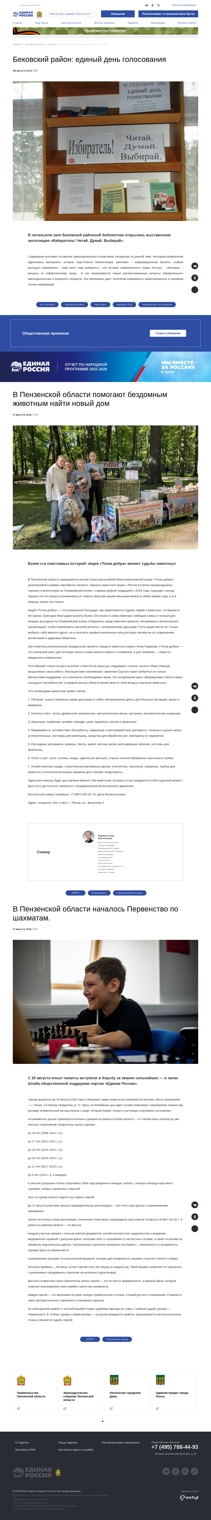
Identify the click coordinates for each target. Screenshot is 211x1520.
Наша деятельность (71, 23)
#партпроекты (99, 893)
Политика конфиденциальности (31, 1502)
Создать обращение (168, 333)
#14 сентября (47, 304)
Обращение (118, 13)
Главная (17, 44)
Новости (53, 44)
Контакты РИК (25, 1449)
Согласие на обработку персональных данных (38, 1509)
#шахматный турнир (117, 1339)
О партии (17, 23)
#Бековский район (74, 304)
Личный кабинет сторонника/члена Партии (168, 13)
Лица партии (41, 23)
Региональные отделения (120, 1442)
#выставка (100, 304)
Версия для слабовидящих (184, 5)
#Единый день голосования (157, 304)
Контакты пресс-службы (75, 1449)
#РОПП (90, 1339)
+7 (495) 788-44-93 (174, 1447)
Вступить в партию (187, 23)
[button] (102, 1421)
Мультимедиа (158, 23)
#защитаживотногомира (129, 893)
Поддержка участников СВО (105, 31)
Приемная (133, 23)
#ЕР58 (75, 893)
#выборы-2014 (124, 304)
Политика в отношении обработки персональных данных (45, 1505)
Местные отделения (104, 23)
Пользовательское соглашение (30, 1499)
